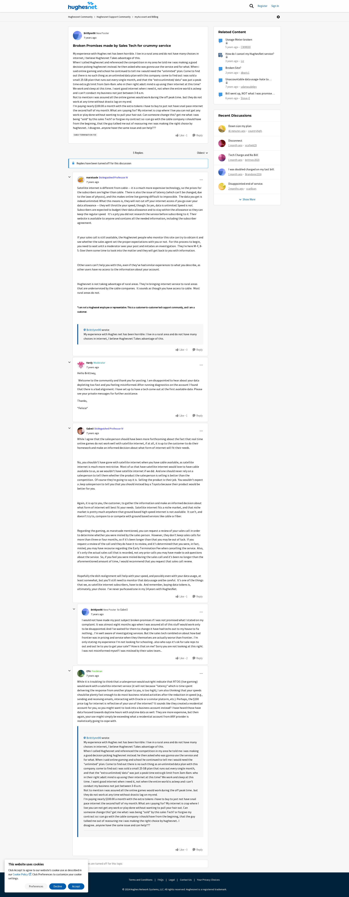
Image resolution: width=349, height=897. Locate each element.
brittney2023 (252, 160)
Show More (249, 199)
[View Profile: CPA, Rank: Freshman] (81, 673)
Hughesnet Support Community (114, 16)
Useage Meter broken (238, 39)
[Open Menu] (278, 16)
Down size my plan (239, 126)
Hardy (89, 362)
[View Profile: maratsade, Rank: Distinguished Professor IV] (81, 179)
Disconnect (235, 140)
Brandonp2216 (253, 174)
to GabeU (122, 609)
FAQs (161, 879)
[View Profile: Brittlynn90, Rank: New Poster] (77, 35)
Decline (57, 886)
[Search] (251, 6)
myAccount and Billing (146, 16)
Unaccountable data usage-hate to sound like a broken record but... (247, 79)
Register (262, 6)
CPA (88, 671)
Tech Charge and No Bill (243, 155)
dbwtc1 (245, 72)
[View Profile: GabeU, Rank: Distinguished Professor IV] (81, 431)
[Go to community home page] (83, 6)
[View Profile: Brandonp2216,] (222, 172)
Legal (172, 879)
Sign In (275, 6)
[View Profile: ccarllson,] (222, 186)
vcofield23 (251, 145)
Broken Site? (233, 68)
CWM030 (245, 47)
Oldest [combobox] (202, 153)
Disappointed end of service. (245, 184)
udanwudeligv (249, 86)
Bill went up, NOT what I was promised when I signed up (249, 94)
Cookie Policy (20, 874)
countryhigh (255, 131)
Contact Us (186, 879)
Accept (76, 886)
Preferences (36, 886)
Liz (242, 61)
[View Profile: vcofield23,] (222, 143)
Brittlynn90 (89, 33)
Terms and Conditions (141, 879)
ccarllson (251, 188)
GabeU (90, 428)
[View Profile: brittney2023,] (222, 157)
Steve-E (245, 98)
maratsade (92, 177)
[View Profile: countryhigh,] (222, 128)
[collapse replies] (69, 177)
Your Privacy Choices (208, 879)
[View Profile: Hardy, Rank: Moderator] (81, 365)
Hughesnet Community (80, 16)
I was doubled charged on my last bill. (251, 169)
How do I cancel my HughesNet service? (249, 54)
